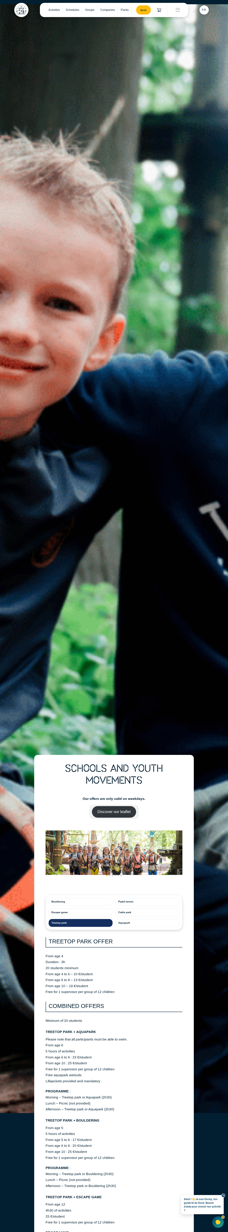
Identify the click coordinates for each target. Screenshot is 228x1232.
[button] (107, 875)
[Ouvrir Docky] (218, 1222)
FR (204, 9)
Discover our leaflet (114, 811)
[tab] (81, 902)
